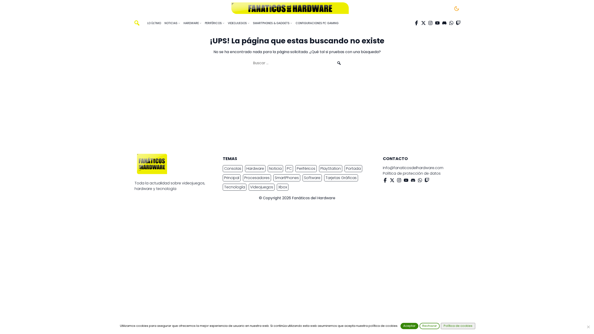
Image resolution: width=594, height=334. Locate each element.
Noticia (275, 168)
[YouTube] (437, 23)
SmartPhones (287, 177)
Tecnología (234, 187)
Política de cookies (458, 326)
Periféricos (306, 168)
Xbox (282, 187)
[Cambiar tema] (457, 9)
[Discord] (444, 23)
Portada (353, 168)
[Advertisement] (293, 111)
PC (289, 168)
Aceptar (409, 326)
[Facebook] (416, 23)
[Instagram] (430, 23)
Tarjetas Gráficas (341, 177)
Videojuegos (261, 187)
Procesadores (257, 177)
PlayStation (330, 168)
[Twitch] (458, 23)
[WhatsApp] (451, 23)
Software (312, 177)
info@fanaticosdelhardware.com (413, 167)
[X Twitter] (423, 23)
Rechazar (429, 326)
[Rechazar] (588, 326)
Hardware (255, 168)
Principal (231, 177)
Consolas (232, 168)
